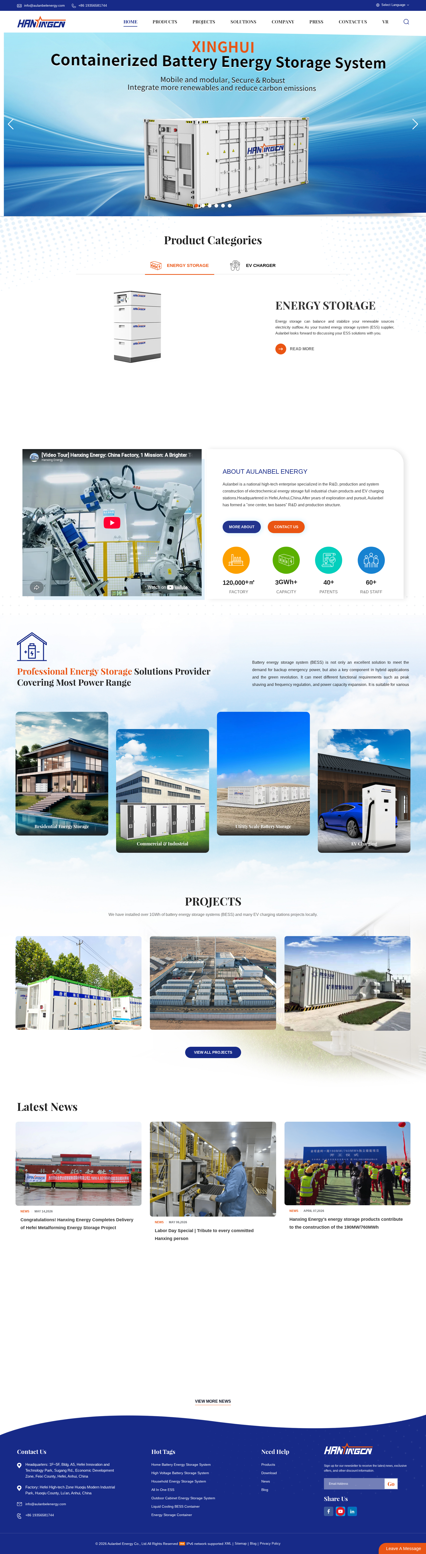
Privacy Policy (270, 1543)
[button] (196, 206)
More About (241, 527)
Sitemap (241, 1543)
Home (130, 22)
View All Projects (213, 1052)
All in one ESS (162, 1490)
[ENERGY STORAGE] (137, 326)
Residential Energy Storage (62, 826)
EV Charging (364, 844)
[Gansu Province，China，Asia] (79, 983)
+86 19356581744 (92, 5)
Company (283, 22)
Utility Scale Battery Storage (263, 826)
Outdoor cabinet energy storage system (183, 1498)
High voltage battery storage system (180, 1473)
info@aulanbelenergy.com (44, 5)
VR (385, 22)
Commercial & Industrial (162, 844)
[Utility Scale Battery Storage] (263, 774)
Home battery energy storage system (181, 1465)
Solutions (243, 22)
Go (391, 1483)
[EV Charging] (364, 791)
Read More (302, 349)
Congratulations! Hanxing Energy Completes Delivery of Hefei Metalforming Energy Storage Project (76, 1223)
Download (269, 1473)
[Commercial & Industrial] (162, 791)
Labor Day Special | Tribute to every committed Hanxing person (204, 1234)
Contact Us (286, 527)
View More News (213, 1401)
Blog (264, 1490)
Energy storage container (171, 1515)
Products (165, 22)
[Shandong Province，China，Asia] (213, 983)
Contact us (353, 22)
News (265, 1481)
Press (316, 22)
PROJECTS (204, 22)
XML (228, 1543)
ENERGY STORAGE (325, 305)
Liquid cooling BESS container (175, 1506)
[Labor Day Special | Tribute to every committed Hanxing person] (213, 1169)
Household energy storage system (178, 1481)
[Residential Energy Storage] (62, 774)
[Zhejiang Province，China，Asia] (347, 983)
